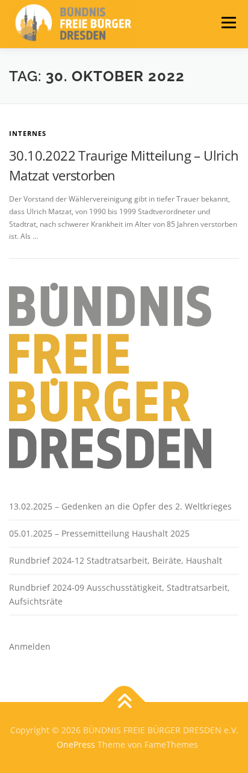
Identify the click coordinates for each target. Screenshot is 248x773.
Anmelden (30, 646)
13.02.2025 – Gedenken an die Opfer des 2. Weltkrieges (120, 506)
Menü (227, 22)
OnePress (76, 744)
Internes (28, 133)
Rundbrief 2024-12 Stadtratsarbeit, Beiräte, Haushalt (115, 560)
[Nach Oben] (124, 702)
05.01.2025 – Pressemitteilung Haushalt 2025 (99, 533)
